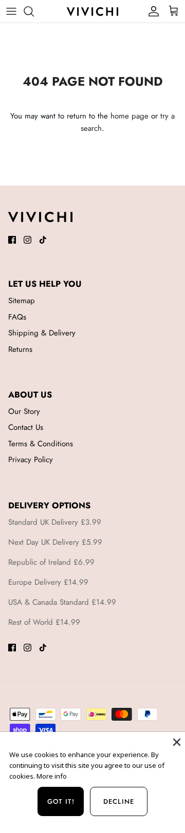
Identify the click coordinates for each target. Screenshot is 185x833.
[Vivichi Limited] (92, 11)
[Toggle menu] (11, 11)
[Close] (176, 741)
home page (129, 116)
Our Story (24, 411)
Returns (20, 349)
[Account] (151, 11)
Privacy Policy (30, 459)
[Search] (34, 11)
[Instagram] (27, 240)
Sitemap (21, 300)
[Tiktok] (43, 240)
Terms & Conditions (40, 443)
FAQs (17, 317)
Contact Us (25, 427)
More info (51, 776)
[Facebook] (12, 240)
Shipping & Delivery (42, 333)
